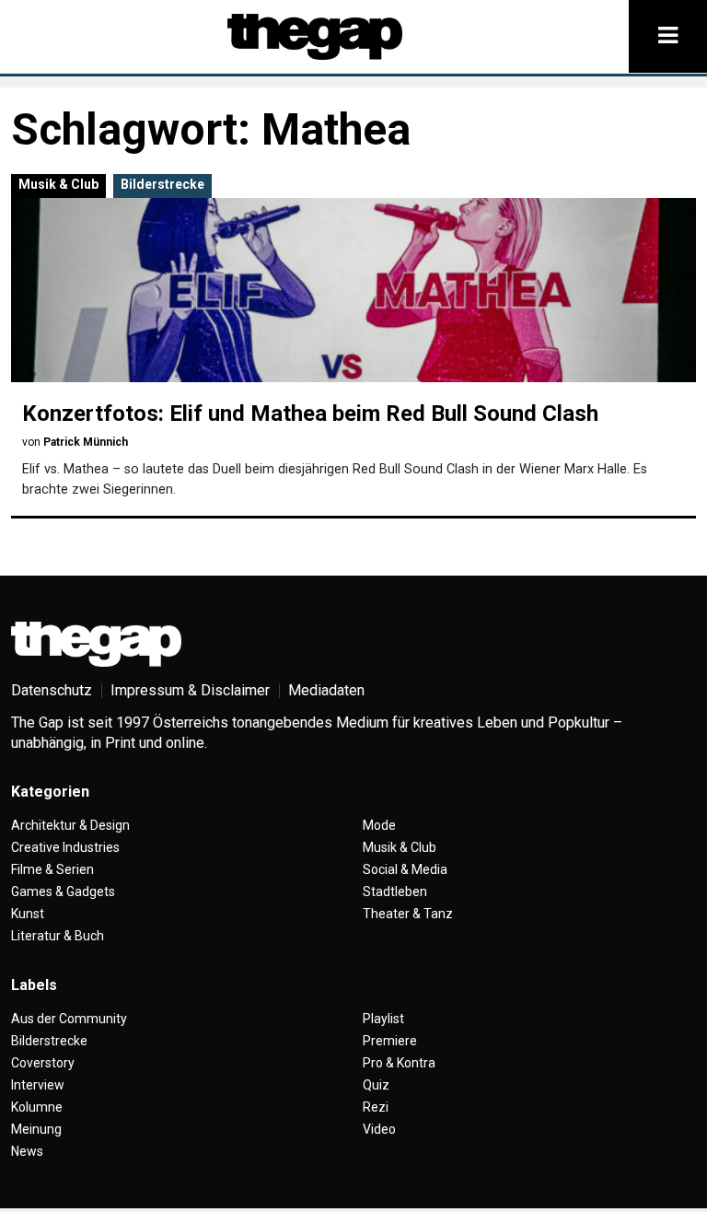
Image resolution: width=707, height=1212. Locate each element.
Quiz (376, 1085)
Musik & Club (58, 184)
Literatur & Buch (57, 935)
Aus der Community (69, 1018)
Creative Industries (65, 847)
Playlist (383, 1018)
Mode (379, 825)
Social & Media (405, 869)
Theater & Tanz (408, 913)
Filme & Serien (52, 869)
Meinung (36, 1129)
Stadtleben (395, 891)
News (27, 1151)
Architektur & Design (70, 825)
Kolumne (37, 1107)
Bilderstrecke (162, 184)
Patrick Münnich (85, 442)
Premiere (390, 1040)
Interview (37, 1085)
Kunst (27, 913)
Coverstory (43, 1062)
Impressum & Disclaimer (190, 690)
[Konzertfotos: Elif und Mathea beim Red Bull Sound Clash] (353, 290)
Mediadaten (326, 690)
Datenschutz (51, 690)
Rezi (375, 1107)
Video (379, 1129)
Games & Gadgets (63, 891)
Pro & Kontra (399, 1062)
